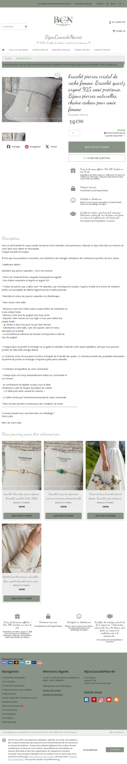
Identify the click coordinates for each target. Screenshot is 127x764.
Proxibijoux (8, 718)
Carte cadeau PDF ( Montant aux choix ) (20, 697)
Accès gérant (117, 732)
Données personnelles (53, 694)
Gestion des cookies (52, 690)
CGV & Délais (9, 681)
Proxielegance (9, 714)
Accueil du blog (10, 710)
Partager (15, 146)
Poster (53, 146)
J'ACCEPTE (115, 749)
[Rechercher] (26, 27)
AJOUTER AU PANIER (97, 147)
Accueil (8, 58)
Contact (99, 3)
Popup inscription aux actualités (17, 689)
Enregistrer (35, 146)
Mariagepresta (9, 722)
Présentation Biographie (14, 677)
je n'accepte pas (90, 749)
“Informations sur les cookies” (41, 756)
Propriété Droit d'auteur (14, 685)
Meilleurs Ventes (10, 702)
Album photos (9, 693)
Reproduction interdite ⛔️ (14, 706)
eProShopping (70, 732)
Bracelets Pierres (23, 58)
